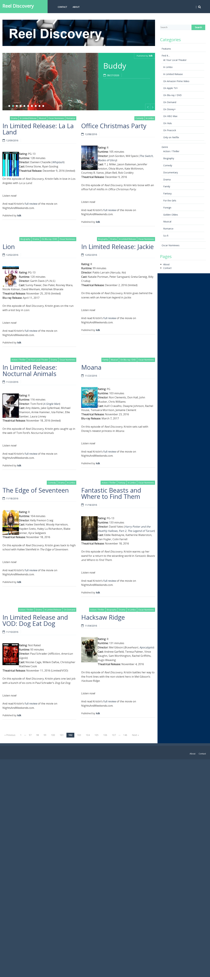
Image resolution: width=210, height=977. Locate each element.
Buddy (114, 66)
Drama (14, 118)
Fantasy (121, 482)
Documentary (170, 172)
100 (53, 735)
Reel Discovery (18, 6)
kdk (151, 55)
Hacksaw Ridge (103, 617)
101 (62, 735)
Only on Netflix (171, 137)
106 (105, 735)
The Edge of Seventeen (35, 490)
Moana (91, 367)
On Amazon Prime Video (176, 81)
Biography (25, 239)
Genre (165, 147)
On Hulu (167, 123)
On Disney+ (169, 109)
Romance (70, 118)
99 (45, 735)
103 (79, 735)
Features (166, 48)
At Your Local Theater (38, 359)
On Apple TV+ (170, 88)
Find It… (166, 55)
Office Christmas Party (113, 125)
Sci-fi (165, 235)
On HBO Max (170, 116)
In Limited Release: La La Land (38, 128)
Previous (147, 107)
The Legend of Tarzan (140, 531)
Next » (135, 735)
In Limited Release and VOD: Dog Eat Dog (35, 620)
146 (125, 735)
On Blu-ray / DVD (49, 239)
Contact (62, 7)
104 (88, 735)
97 (30, 735)
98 (37, 735)
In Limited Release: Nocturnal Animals (29, 370)
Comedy (139, 118)
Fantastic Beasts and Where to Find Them (111, 493)
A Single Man (51, 404)
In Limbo (150, 118)
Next (152, 107)
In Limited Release (28, 118)
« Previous (9, 735)
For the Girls (169, 200)
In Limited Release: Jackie (117, 246)
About (76, 7)
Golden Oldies (170, 214)
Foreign (167, 207)
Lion (8, 246)
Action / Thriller (19, 359)
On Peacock (169, 130)
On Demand (69, 609)
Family (105, 359)
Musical (42, 118)
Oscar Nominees (56, 118)
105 (96, 735)
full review (31, 204)
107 (114, 735)
